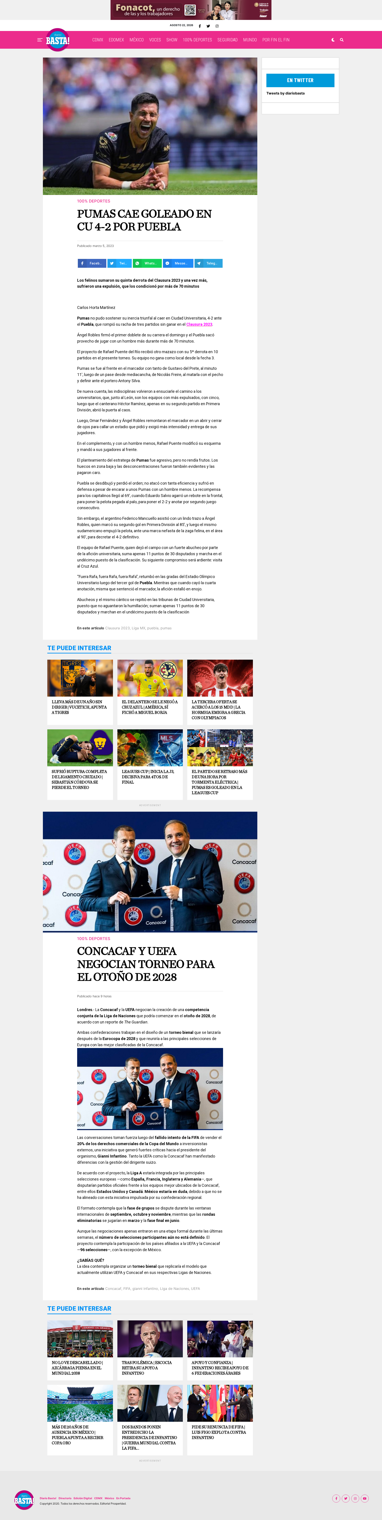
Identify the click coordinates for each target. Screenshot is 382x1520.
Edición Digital (83, 1498)
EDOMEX (116, 39)
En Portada (123, 1498)
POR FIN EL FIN (276, 39)
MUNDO (250, 39)
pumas (166, 628)
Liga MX (138, 628)
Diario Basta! (48, 1498)
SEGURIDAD (228, 39)
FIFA (126, 1288)
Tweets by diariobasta (285, 93)
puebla (153, 628)
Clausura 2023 (117, 628)
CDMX (97, 39)
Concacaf (113, 1288)
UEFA (195, 1288)
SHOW (171, 39)
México (109, 1498)
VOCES (155, 39)
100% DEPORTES (197, 39)
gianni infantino (145, 1288)
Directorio (65, 1498)
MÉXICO (137, 39)
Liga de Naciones (174, 1288)
